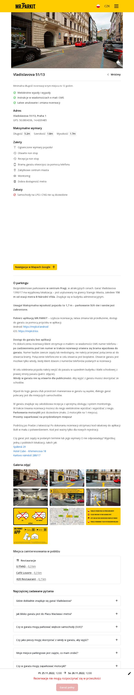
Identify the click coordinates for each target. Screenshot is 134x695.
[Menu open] (116, 6)
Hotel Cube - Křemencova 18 (29, 451)
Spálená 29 (19, 446)
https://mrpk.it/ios (28, 331)
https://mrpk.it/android (35, 326)
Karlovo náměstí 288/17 (26, 455)
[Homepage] (25, 6)
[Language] (98, 6)
